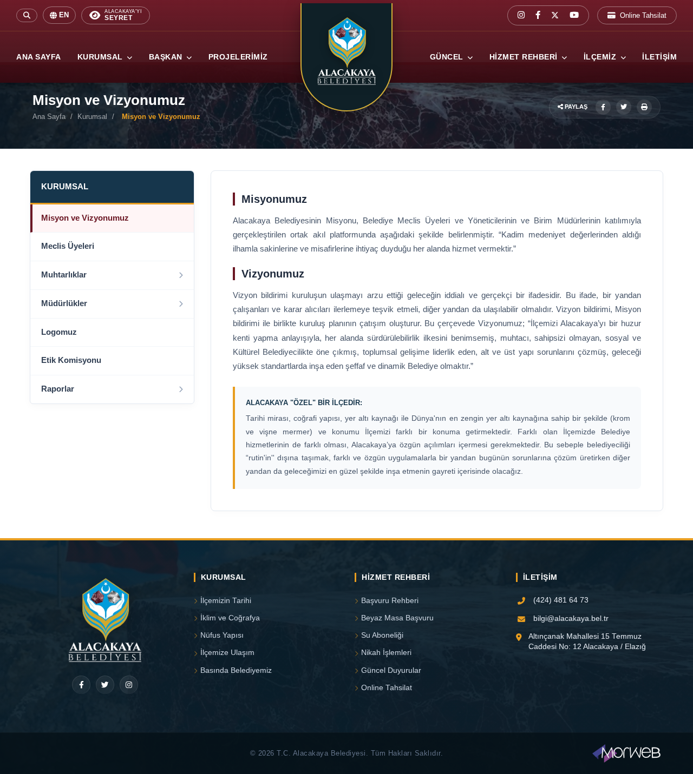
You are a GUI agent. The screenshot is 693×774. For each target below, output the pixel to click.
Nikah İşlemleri (386, 653)
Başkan (167, 57)
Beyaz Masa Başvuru (397, 618)
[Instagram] (129, 685)
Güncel (448, 57)
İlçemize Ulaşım (227, 653)
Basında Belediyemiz (236, 670)
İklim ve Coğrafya (230, 618)
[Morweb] (626, 753)
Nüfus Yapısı (222, 635)
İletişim (659, 57)
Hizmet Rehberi (524, 57)
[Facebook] (81, 685)
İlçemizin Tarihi (225, 601)
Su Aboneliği (382, 635)
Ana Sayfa (38, 57)
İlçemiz (601, 57)
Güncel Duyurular (391, 670)
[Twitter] (105, 685)
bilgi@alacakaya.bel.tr (571, 618)
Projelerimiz (238, 57)
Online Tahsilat (643, 15)
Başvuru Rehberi (390, 601)
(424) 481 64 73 (561, 600)
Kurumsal (101, 57)
